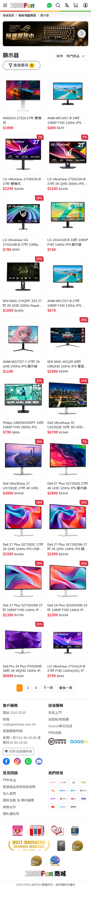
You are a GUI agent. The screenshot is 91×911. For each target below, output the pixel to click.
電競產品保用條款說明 (19, 787)
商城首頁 (8, 15)
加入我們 (9, 793)
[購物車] (75, 5)
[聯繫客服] (49, 5)
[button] (81, 33)
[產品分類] (6, 5)
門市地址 (9, 780)
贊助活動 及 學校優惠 (18, 800)
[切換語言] (67, 5)
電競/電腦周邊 (27, 15)
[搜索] (58, 5)
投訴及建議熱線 (20, 751)
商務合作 (9, 807)
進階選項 (22, 65)
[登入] (85, 5)
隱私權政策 (11, 814)
